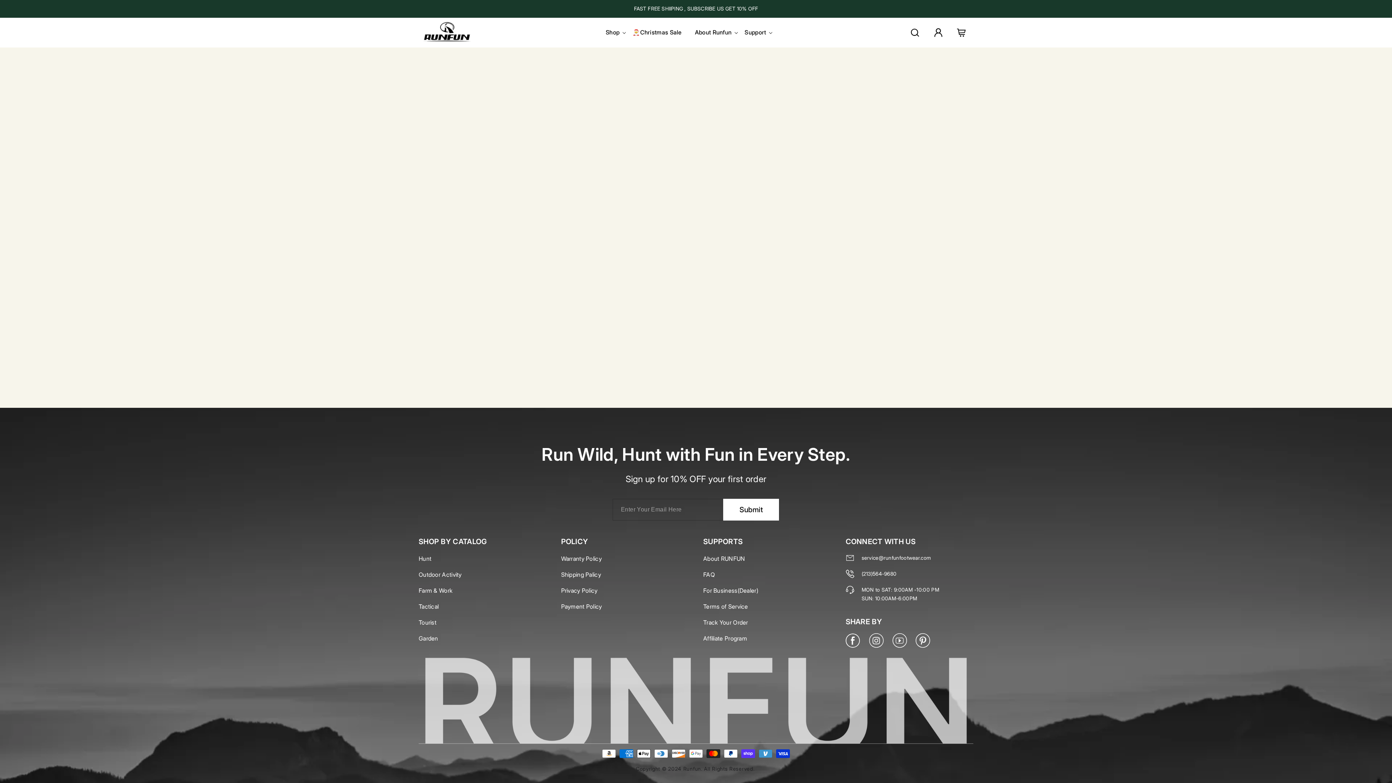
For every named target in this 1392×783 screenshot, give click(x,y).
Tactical (429, 606)
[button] (612, 32)
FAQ (709, 574)
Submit (751, 509)
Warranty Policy (581, 558)
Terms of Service (725, 606)
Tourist (427, 622)
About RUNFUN (724, 558)
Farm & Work (435, 590)
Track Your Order (725, 622)
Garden (428, 638)
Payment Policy (581, 606)
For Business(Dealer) (730, 590)
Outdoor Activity (440, 574)
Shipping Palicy (581, 574)
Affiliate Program (725, 638)
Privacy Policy (579, 590)
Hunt (425, 558)
